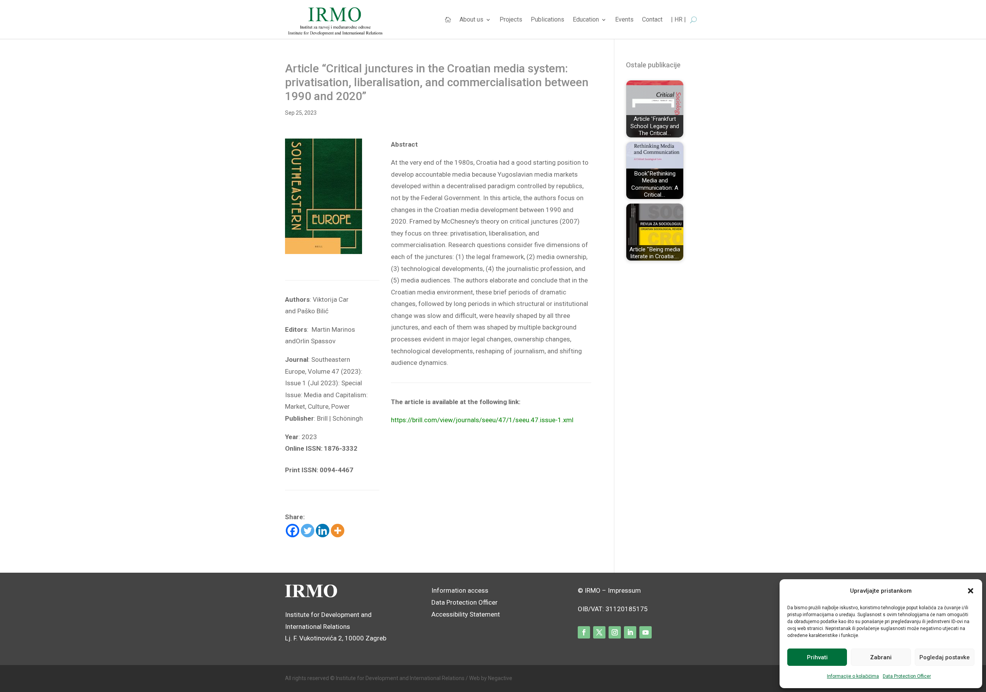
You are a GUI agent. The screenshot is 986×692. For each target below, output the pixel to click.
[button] (970, 591)
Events (624, 20)
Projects (511, 20)
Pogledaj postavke (944, 657)
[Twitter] (307, 530)
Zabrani (881, 657)
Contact (652, 20)
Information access (459, 590)
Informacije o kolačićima (853, 676)
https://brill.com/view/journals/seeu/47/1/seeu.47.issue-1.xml (482, 420)
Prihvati (817, 657)
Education (586, 20)
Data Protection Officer (907, 676)
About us (471, 20)
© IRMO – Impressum (609, 590)
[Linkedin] (322, 530)
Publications (547, 20)
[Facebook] (292, 530)
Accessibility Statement (466, 614)
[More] (337, 530)
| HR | (678, 20)
